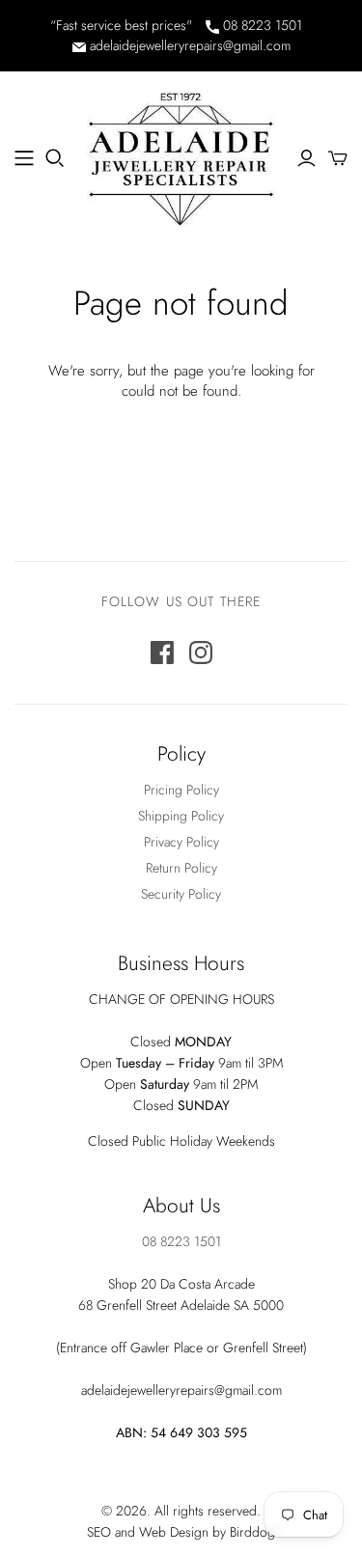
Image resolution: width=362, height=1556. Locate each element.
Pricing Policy (181, 789)
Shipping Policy (181, 815)
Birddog (252, 1532)
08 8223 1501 (260, 25)
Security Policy (181, 893)
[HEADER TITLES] (24, 158)
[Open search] (55, 158)
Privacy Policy (181, 841)
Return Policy (181, 867)
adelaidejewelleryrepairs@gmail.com (188, 45)
